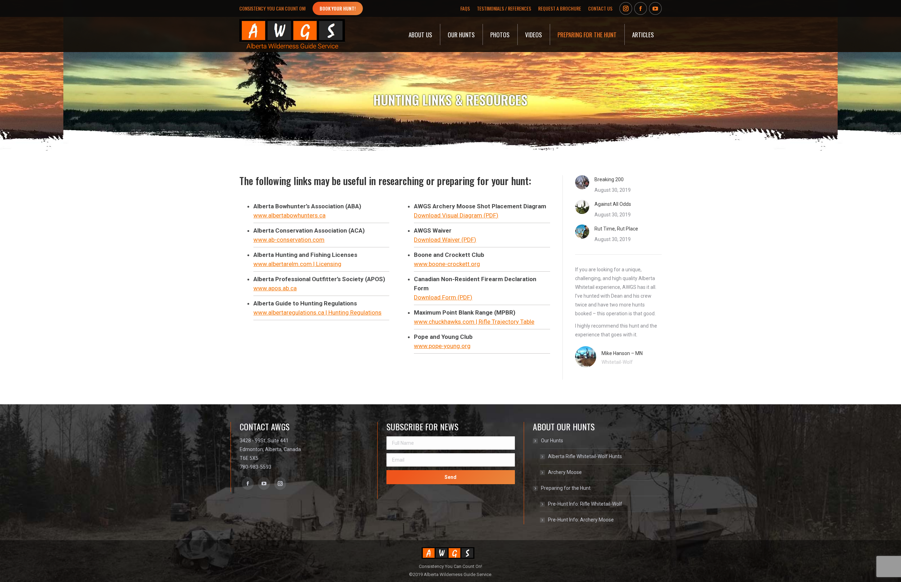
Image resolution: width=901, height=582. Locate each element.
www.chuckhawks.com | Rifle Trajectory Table (474, 321)
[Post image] (582, 182)
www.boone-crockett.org (447, 263)
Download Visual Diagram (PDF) (456, 215)
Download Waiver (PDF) (445, 239)
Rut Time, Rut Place (616, 229)
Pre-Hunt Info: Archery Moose (581, 520)
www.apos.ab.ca (275, 288)
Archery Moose (565, 472)
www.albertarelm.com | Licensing (297, 263)
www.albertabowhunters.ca (289, 215)
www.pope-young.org (442, 345)
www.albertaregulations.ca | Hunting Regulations (317, 312)
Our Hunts (552, 440)
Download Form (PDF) (443, 297)
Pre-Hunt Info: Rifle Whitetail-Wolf (585, 504)
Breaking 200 (609, 179)
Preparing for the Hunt (566, 488)
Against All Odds (612, 204)
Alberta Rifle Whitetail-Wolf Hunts (585, 456)
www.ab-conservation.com (289, 239)
